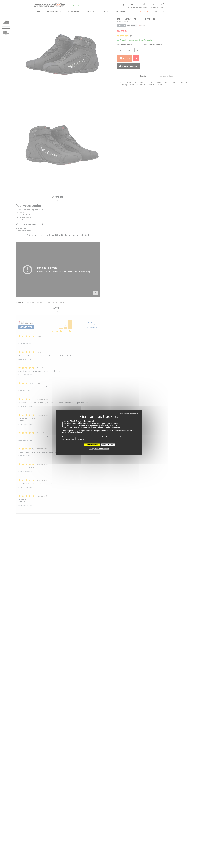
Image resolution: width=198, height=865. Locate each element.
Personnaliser (108, 445)
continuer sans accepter (129, 413)
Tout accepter (92, 445)
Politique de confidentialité (99, 449)
